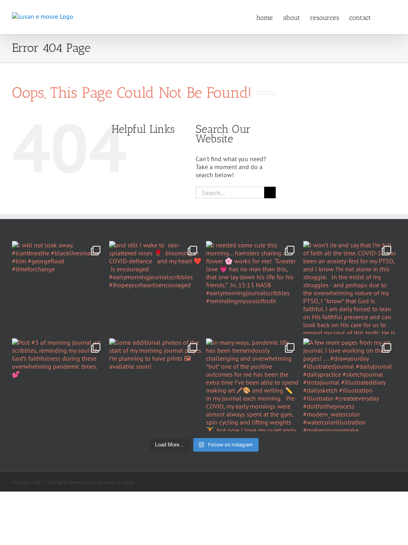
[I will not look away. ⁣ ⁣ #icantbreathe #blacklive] (58, 287)
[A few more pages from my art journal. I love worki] (349, 385)
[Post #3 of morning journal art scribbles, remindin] (58, 385)
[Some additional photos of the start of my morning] (155, 385)
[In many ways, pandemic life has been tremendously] (252, 385)
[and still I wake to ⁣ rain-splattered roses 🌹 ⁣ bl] (155, 287)
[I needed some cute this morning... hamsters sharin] (252, 287)
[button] (383, 17)
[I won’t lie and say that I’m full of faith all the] (349, 287)
